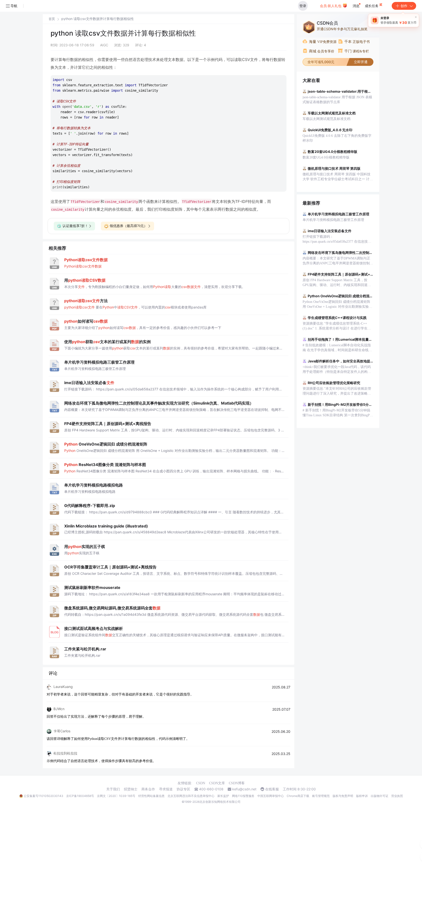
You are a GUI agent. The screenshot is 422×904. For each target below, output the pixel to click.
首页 (52, 18)
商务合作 (148, 789)
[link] (52, 18)
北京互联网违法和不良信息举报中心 (191, 796)
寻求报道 (166, 789)
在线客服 (272, 789)
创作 (404, 6)
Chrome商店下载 (298, 796)
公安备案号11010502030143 (43, 796)
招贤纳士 (130, 789)
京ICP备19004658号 (80, 796)
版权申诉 (362, 796)
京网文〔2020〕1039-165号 (116, 796)
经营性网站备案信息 (151, 796)
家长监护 (223, 796)
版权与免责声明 (343, 796)
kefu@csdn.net (244, 789)
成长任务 (372, 6)
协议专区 (183, 789)
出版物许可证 (379, 796)
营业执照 (397, 796)
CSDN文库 (217, 783)
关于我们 (113, 789)
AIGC (104, 45)
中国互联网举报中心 (270, 796)
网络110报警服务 (243, 796)
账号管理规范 (321, 796)
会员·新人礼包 (331, 6)
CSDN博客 (237, 783)
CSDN (200, 783)
